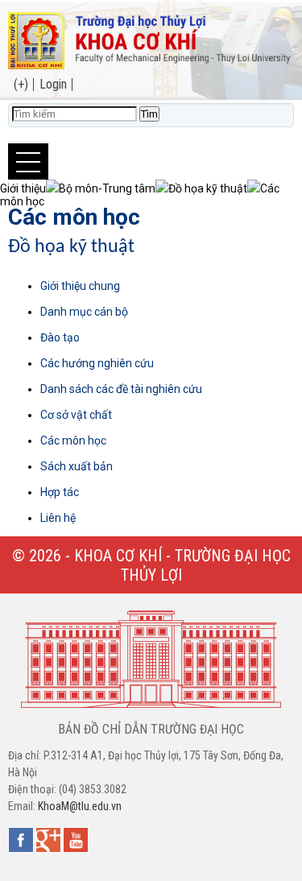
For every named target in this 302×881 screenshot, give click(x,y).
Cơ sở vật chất (76, 414)
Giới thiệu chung (80, 285)
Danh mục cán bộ (84, 311)
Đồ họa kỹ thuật (71, 247)
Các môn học (74, 217)
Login (53, 84)
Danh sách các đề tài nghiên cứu (121, 389)
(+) (21, 84)
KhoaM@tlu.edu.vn (80, 806)
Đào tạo (60, 337)
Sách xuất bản (76, 466)
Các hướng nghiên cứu (97, 363)
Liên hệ (58, 517)
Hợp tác (59, 492)
